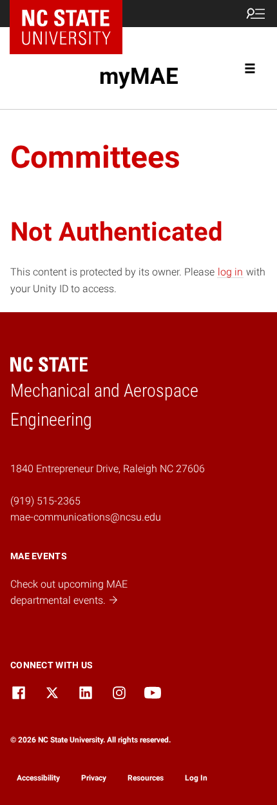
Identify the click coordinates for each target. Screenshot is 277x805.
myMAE (138, 76)
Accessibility (38, 777)
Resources (146, 777)
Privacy (93, 777)
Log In (196, 777)
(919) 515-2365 (45, 501)
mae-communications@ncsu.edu (85, 517)
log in (230, 272)
